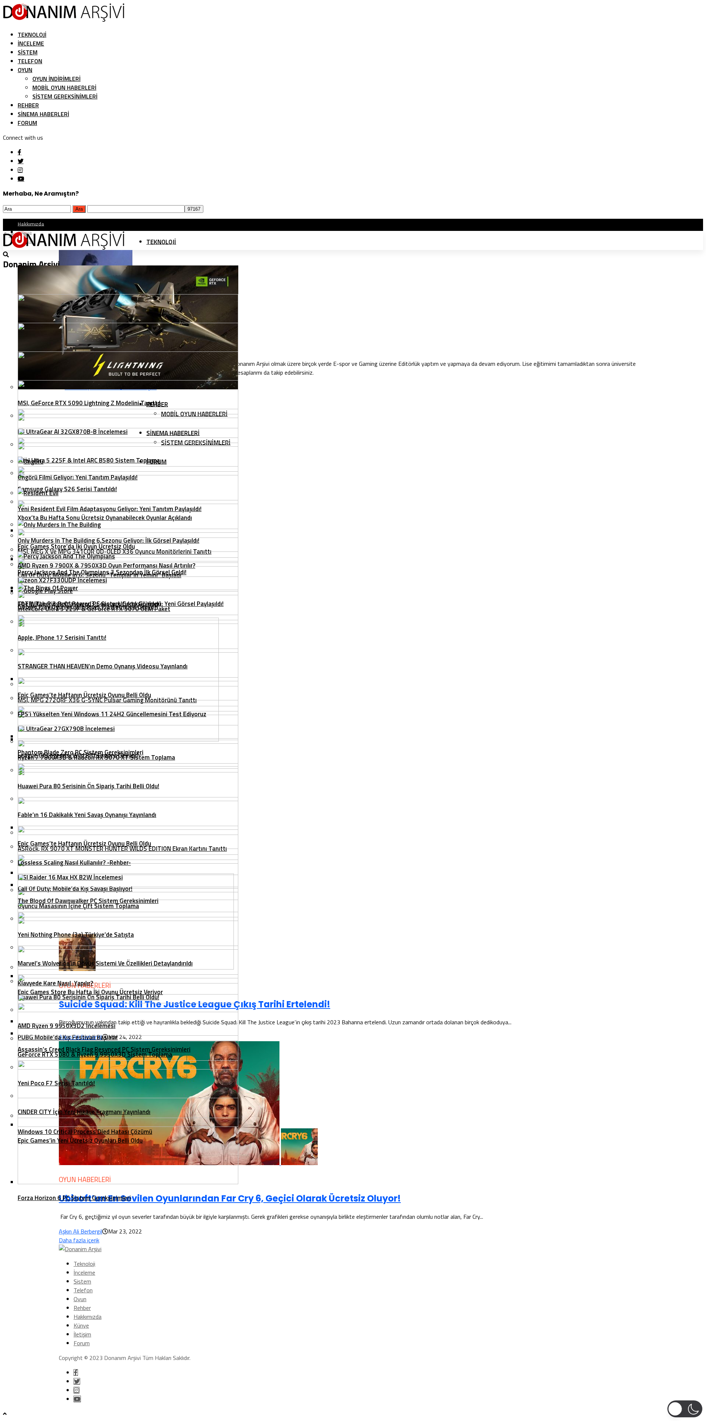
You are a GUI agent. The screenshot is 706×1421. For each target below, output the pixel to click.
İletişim (82, 1334)
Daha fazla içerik (79, 1240)
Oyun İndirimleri (56, 78)
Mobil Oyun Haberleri (64, 87)
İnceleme (31, 43)
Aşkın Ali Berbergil (80, 1231)
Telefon (30, 61)
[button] (684, 1408)
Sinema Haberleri (43, 114)
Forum (27, 122)
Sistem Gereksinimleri (64, 96)
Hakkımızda (31, 223)
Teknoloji (32, 34)
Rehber (28, 105)
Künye (81, 1325)
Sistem (28, 52)
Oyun (25, 69)
